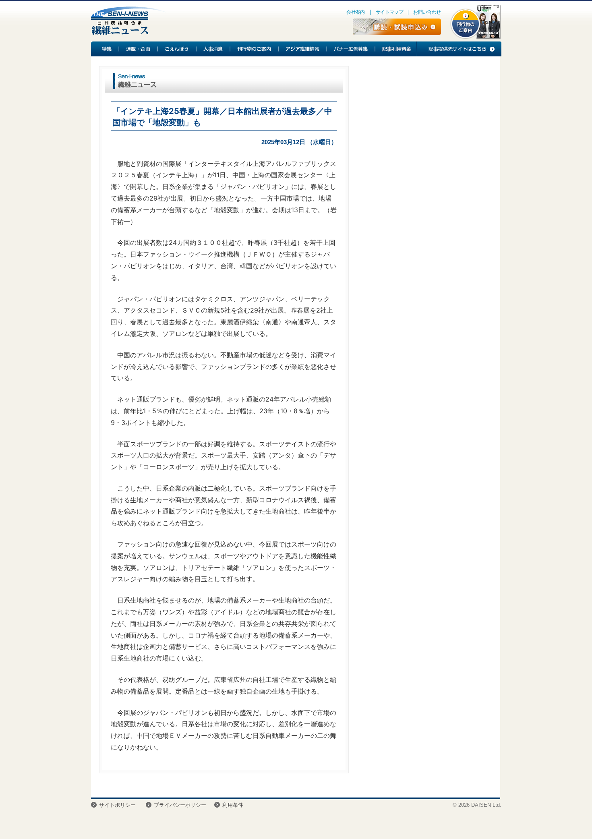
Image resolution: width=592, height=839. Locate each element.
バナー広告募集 (351, 48)
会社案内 (355, 12)
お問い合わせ (427, 12)
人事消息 (213, 48)
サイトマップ (389, 12)
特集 (105, 48)
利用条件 (232, 805)
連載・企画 (138, 48)
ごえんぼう (177, 48)
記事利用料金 (395, 48)
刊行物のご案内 (254, 48)
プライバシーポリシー (180, 805)
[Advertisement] (424, 131)
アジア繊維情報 (303, 48)
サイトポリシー (117, 805)
